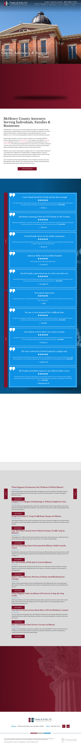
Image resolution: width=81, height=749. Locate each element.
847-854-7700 (70, 2)
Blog (59, 4)
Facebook (63, 726)
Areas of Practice (52, 4)
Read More (61, 204)
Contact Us (73, 4)
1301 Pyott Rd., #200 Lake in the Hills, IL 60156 (30, 726)
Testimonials (66, 4)
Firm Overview (43, 4)
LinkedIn (68, 726)
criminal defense (24, 140)
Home (36, 4)
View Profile (21, 456)
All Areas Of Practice (40, 102)
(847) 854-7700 (55, 726)
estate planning (23, 142)
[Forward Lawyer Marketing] (69, 740)
